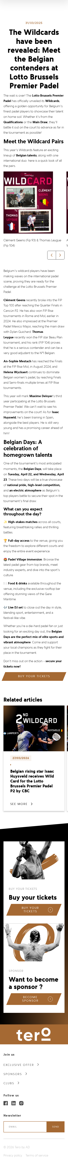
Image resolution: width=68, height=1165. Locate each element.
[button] (51, 255)
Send (55, 1126)
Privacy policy (12, 1155)
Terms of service (37, 1155)
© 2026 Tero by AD (16, 1147)
